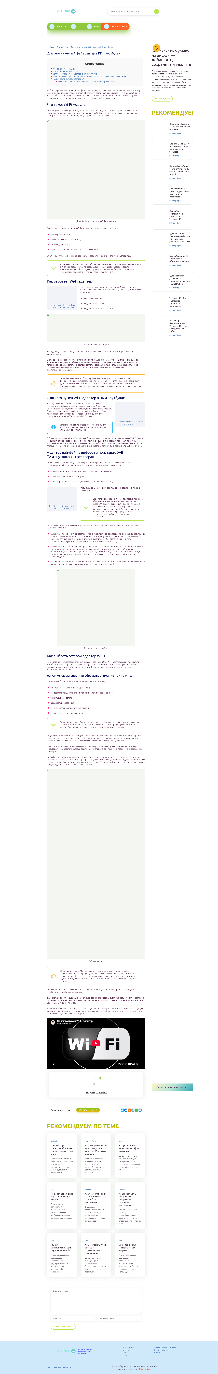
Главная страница (128, 1347)
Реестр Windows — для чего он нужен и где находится (62, 507)
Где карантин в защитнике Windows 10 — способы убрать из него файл (179, 237)
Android (61, 26)
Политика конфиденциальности (166, 1347)
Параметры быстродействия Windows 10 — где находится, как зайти (178, 325)
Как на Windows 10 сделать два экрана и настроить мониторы (179, 192)
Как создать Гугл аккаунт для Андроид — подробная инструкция (128, 1199)
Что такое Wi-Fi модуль (64, 69)
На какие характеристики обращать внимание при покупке (86, 81)
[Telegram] (132, 1110)
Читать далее (162, 98)
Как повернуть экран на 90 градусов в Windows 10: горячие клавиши (96, 1149)
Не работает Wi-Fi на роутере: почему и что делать (62, 1196)
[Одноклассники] (129, 1110)
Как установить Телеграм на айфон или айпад (129, 1148)
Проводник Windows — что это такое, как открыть (179, 127)
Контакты (125, 1350)
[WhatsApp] (136, 1110)
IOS (80, 26)
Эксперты (157, 1352)
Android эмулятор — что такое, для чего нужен (130, 423)
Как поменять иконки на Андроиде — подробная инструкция (96, 1198)
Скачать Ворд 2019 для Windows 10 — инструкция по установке (179, 147)
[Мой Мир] (140, 1110)
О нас (124, 1352)
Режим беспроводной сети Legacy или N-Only (61, 1247)
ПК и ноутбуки (119, 26)
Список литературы (161, 1350)
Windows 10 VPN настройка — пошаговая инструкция (177, 302)
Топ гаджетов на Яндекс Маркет (171, 1087)
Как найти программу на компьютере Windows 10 (176, 215)
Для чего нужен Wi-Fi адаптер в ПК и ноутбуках (75, 74)
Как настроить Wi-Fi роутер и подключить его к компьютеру (95, 1249)
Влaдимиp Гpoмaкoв (96, 1092)
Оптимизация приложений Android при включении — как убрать (62, 1149)
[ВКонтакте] (125, 1110)
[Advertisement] (170, 385)
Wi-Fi (96, 26)
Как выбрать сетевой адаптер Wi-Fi (69, 79)
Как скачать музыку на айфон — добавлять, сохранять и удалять (171, 57)
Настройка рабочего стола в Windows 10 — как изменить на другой (179, 170)
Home (52, 47)
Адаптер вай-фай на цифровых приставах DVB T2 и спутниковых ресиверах (89, 76)
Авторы (125, 1355)
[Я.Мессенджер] (122, 1110)
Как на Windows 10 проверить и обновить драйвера (179, 259)
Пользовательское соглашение (59, 1368)
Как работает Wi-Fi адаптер (66, 71)
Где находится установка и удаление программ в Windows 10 (179, 279)
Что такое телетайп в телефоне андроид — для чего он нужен (62, 306)
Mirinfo (65, 11)
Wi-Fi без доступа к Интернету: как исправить (129, 1247)
